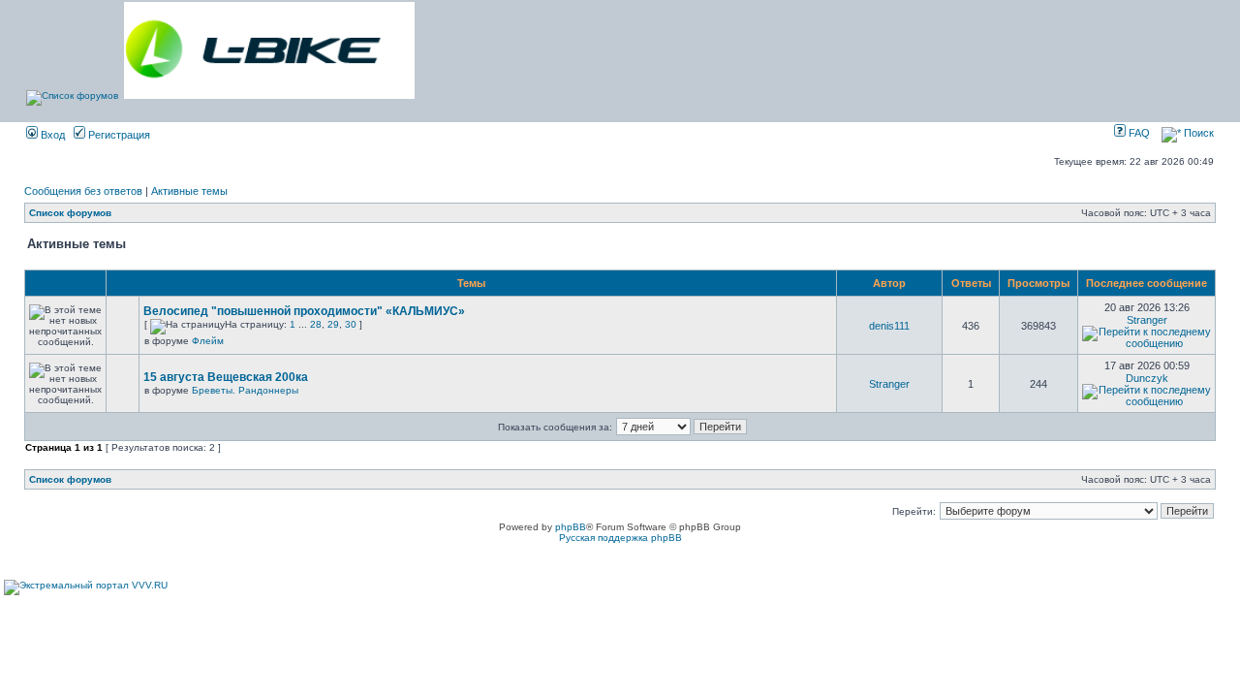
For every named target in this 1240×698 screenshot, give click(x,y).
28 (316, 324)
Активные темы (189, 191)
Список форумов (70, 212)
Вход (51, 135)
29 (333, 324)
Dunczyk (1147, 378)
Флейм (208, 340)
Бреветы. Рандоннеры (245, 390)
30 (350, 324)
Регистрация (117, 135)
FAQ (1138, 133)
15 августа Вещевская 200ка (225, 377)
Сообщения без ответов (83, 191)
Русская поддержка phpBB (620, 537)
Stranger (1147, 320)
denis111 (889, 326)
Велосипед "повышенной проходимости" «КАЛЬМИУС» (304, 311)
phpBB (570, 527)
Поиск (1197, 133)
